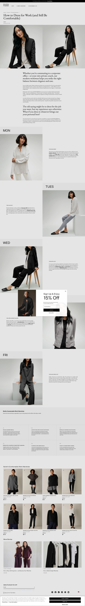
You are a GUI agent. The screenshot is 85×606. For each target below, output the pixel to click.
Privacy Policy (5, 602)
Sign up (51, 310)
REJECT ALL (65, 601)
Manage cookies (65, 604)
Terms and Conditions (13, 602)
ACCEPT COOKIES (65, 598)
